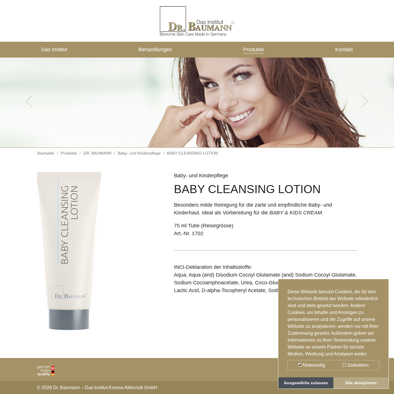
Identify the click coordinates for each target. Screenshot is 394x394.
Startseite (45, 153)
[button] (29, 101)
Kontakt (344, 49)
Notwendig (313, 365)
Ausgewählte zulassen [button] (306, 382)
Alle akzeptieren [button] (361, 382)
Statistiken (357, 365)
